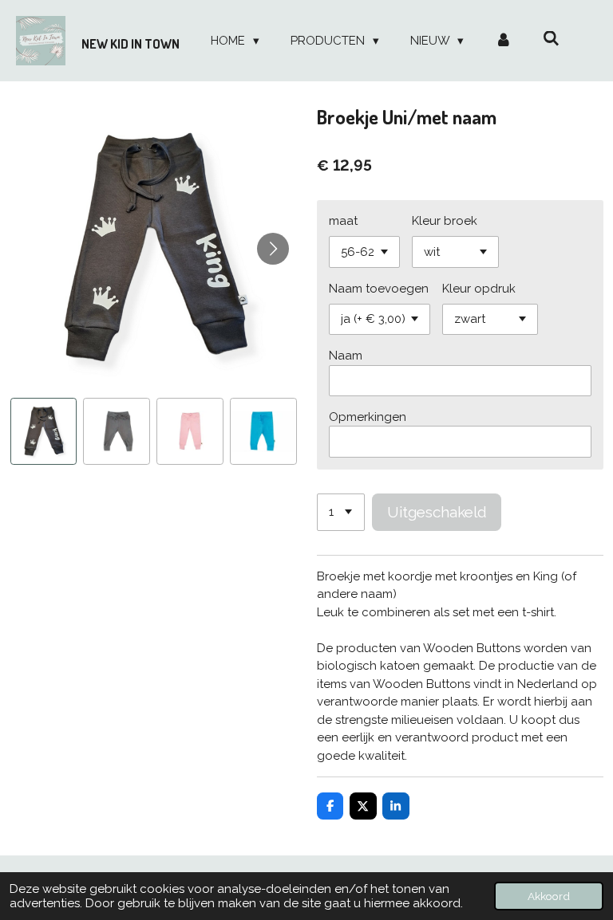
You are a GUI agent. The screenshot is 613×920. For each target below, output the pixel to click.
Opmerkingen (367, 417)
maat (343, 221)
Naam (345, 355)
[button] (43, 431)
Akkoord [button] (549, 896)
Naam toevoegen (379, 288)
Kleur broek (444, 221)
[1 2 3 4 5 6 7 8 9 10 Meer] (341, 512)
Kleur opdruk (479, 288)
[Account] (503, 41)
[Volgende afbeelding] (273, 249)
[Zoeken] (551, 39)
